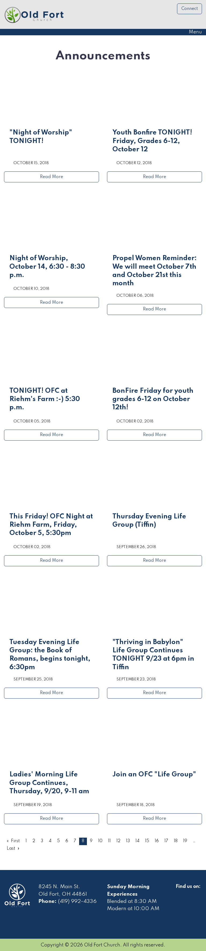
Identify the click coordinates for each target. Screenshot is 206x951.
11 (109, 841)
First (15, 841)
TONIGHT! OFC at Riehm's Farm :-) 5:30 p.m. (44, 399)
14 (137, 841)
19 (185, 841)
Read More (51, 177)
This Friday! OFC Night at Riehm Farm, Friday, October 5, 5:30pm (51, 525)
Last (11, 848)
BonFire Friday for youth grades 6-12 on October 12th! (152, 399)
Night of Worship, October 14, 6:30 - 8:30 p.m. (47, 267)
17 (166, 841)
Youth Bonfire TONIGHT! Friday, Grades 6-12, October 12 (152, 141)
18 (176, 841)
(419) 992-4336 (77, 901)
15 (147, 841)
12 (118, 841)
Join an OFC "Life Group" (154, 774)
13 (128, 841)
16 (157, 841)
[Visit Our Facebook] (180, 893)
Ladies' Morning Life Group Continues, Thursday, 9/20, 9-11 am (49, 783)
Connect (189, 9)
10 (100, 841)
